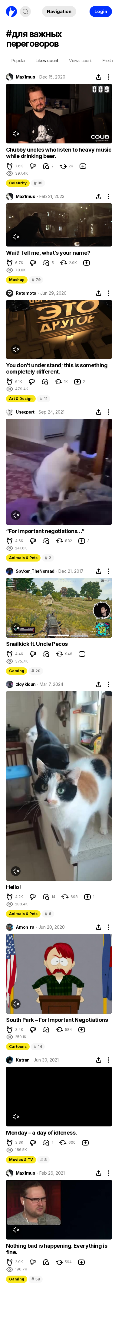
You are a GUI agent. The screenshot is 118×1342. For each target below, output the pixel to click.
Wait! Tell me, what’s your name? (48, 253)
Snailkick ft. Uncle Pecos (37, 644)
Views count (80, 60)
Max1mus (25, 77)
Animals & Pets (23, 557)
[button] (9, 166)
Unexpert (25, 412)
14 (38, 1046)
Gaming (16, 671)
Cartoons (18, 1046)
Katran (23, 1060)
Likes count (47, 60)
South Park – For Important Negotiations (57, 1020)
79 (36, 279)
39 (38, 183)
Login (100, 11)
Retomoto (26, 293)
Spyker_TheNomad (35, 571)
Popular (18, 60)
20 (35, 670)
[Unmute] (16, 134)
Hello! (13, 887)
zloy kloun (25, 684)
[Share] (98, 77)
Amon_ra (25, 927)
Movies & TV (21, 1159)
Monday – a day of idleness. (41, 1132)
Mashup (17, 279)
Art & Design (21, 398)
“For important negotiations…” (45, 531)
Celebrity (18, 183)
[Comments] (46, 166)
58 (35, 1279)
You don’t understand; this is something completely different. (56, 368)
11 (43, 398)
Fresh (108, 60)
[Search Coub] (25, 11)
